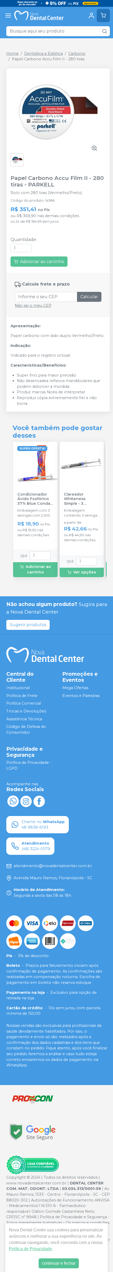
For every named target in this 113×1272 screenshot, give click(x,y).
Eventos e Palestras (81, 695)
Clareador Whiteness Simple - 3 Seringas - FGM (79, 499)
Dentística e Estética (43, 53)
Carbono (76, 53)
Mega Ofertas (75, 687)
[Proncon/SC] (32, 1099)
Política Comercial (23, 703)
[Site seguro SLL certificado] (32, 1132)
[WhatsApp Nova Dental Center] (12, 800)
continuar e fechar (58, 1263)
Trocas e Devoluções (26, 711)
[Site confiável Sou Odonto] (32, 1165)
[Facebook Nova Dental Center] (39, 800)
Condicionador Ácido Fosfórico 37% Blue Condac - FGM (35, 499)
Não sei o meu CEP (33, 305)
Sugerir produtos (28, 624)
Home (12, 53)
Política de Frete (22, 695)
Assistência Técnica (24, 719)
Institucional (18, 687)
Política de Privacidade (30, 1249)
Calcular (89, 296)
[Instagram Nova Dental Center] (26, 800)
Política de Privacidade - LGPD (29, 765)
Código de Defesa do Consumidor (26, 729)
